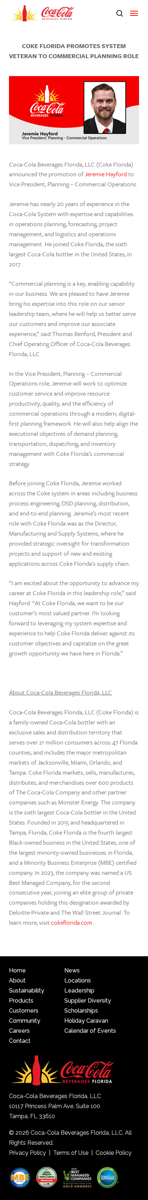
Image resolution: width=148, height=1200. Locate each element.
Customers (23, 1010)
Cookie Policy (113, 1152)
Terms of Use (70, 1152)
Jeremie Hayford (106, 173)
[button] (134, 13)
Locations (77, 980)
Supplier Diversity (87, 1000)
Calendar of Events (90, 1030)
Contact (20, 1040)
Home (17, 970)
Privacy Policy (27, 1152)
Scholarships (81, 1010)
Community (24, 1020)
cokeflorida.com (71, 922)
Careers (19, 1030)
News (72, 970)
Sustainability (26, 990)
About (17, 980)
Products (21, 1000)
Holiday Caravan (86, 1020)
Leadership (79, 990)
